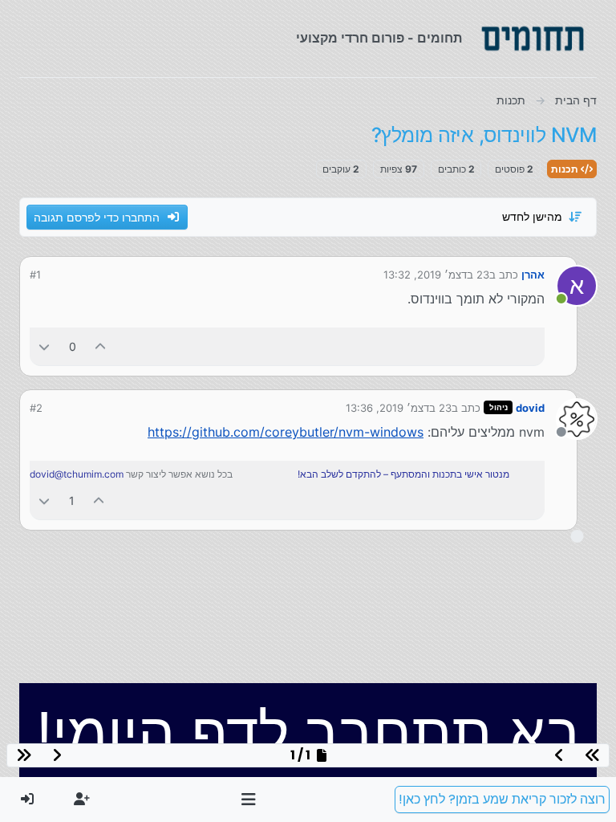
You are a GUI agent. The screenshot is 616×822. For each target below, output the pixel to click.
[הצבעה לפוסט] (101, 346)
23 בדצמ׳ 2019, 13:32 (436, 274)
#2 (36, 407)
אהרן (533, 274)
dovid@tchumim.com (77, 474)
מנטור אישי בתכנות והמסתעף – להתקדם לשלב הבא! (403, 474)
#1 (35, 274)
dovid (530, 407)
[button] (249, 799)
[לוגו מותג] (532, 38)
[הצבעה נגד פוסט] (44, 346)
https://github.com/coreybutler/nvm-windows (286, 432)
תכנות (566, 169)
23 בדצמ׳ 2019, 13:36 (399, 407)
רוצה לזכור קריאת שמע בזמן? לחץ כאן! (502, 799)
